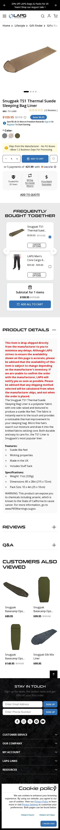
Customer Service (15, 734)
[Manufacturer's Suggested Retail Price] (25, 117)
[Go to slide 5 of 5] (55, 5)
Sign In (48, 121)
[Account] (49, 16)
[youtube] (42, 721)
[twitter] (30, 721)
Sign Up (50, 704)
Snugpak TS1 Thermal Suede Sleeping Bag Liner (36, 228)
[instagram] (23, 721)
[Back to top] (53, 674)
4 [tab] (35, 91)
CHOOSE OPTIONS (36, 245)
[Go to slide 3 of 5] (4, 5)
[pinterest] (36, 721)
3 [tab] (33, 91)
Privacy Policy (41, 801)
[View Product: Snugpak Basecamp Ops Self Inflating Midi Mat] (44, 589)
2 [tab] (30, 91)
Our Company (12, 743)
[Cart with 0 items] (55, 16)
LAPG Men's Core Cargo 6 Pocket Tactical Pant (36, 258)
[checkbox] (50, 237)
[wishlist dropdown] (53, 159)
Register (11, 124)
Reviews (14, 527)
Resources (10, 769)
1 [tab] (26, 91)
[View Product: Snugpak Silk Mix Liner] (44, 637)
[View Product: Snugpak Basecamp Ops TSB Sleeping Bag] (16, 589)
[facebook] (17, 721)
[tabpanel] (30, 60)
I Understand (48, 824)
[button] (30, 166)
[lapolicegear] (17, 16)
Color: (7, 130)
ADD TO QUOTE (30, 194)
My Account (11, 752)
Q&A (8, 545)
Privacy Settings (30, 804)
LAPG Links (10, 761)
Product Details (26, 330)
